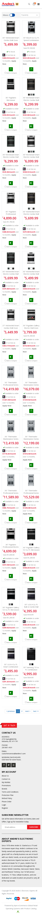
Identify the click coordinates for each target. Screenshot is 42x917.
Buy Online (11, 69)
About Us (5, 776)
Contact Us (6, 779)
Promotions (6, 785)
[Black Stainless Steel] (32, 544)
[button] (29, 4)
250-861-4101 (7, 747)
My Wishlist (6, 782)
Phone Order (6, 801)
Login (4, 805)
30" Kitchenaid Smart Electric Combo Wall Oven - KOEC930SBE (31, 100)
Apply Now (6, 406)
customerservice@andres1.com (14, 753)
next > (27, 711)
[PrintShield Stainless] (31, 94)
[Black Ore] (29, 94)
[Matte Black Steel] (32, 664)
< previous (10, 711)
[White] (31, 208)
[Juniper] (34, 94)
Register (5, 808)
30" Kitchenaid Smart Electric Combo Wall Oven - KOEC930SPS (31, 157)
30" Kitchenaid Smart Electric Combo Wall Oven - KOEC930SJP (11, 157)
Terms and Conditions (10, 792)
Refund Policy (7, 798)
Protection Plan (7, 795)
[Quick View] (7, 69)
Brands (4, 789)
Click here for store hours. (11, 760)
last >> (36, 711)
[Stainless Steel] (30, 544)
